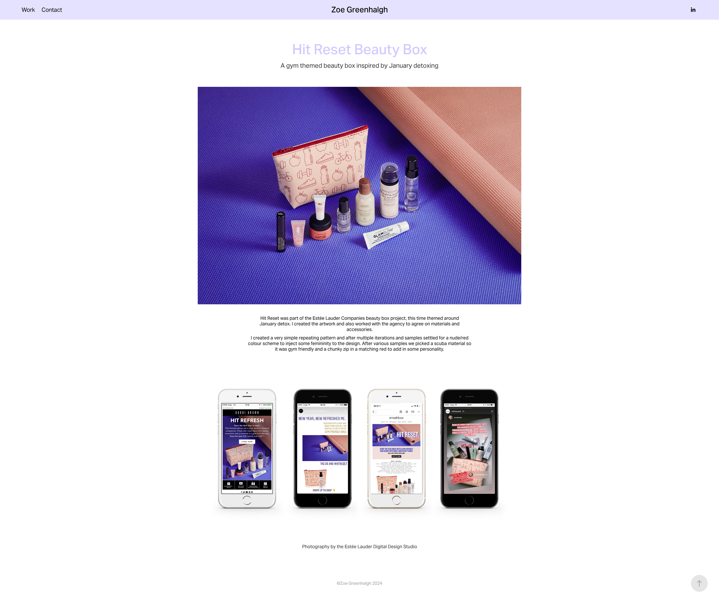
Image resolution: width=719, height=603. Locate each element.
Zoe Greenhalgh (359, 10)
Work (28, 9)
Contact (52, 9)
